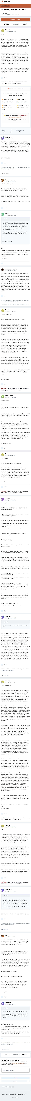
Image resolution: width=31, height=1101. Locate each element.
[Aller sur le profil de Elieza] (2, 214)
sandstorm (8, 137)
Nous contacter (15, 1097)
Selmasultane (9, 395)
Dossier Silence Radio (8, 99)
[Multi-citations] (2, 78)
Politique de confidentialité (7, 1094)
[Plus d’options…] (28, 30)
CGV (25, 1094)
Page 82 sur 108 (16, 24)
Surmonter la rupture (22, 107)
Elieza (6, 213)
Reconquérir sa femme (23, 105)
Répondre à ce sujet (15, 19)
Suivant (25, 24)
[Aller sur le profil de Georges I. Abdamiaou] (2, 269)
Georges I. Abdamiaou (11, 269)
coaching (15, 120)
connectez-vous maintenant (18, 1063)
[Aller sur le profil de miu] (2, 180)
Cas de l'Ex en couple (23, 101)
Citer (5, 77)
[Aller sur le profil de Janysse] (2, 30)
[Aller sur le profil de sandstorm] (2, 138)
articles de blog (15, 119)
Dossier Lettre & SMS (22, 99)
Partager (16, 1078)
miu (6, 179)
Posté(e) (10, 31)
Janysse (5, 13)
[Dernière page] (29, 24)
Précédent (6, 24)
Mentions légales (19, 1094)
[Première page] (2, 24)
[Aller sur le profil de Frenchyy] (2, 499)
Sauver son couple (8, 105)
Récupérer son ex (16, 14)
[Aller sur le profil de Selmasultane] (2, 396)
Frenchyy (7, 498)
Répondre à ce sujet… (9, 1070)
